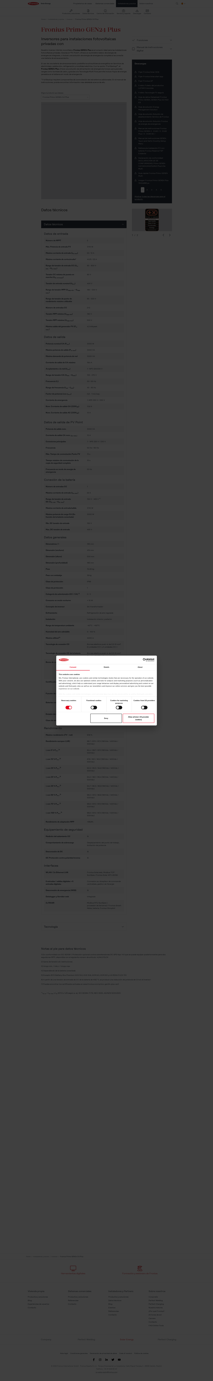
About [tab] (140, 667)
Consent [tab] (73, 667)
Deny (106, 718)
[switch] (94, 707)
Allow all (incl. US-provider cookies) (138, 718)
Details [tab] (106, 667)
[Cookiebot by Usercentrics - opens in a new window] (144, 660)
